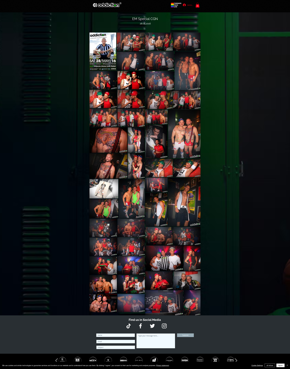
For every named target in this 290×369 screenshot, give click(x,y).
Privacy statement (162, 365)
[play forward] (235, 360)
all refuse (270, 365)
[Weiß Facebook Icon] (140, 326)
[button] (197, 5)
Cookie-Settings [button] (257, 365)
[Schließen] (287, 365)
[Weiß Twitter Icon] (152, 326)
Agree (280, 365)
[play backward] (56, 360)
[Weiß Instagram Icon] (164, 326)
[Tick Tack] (128, 326)
